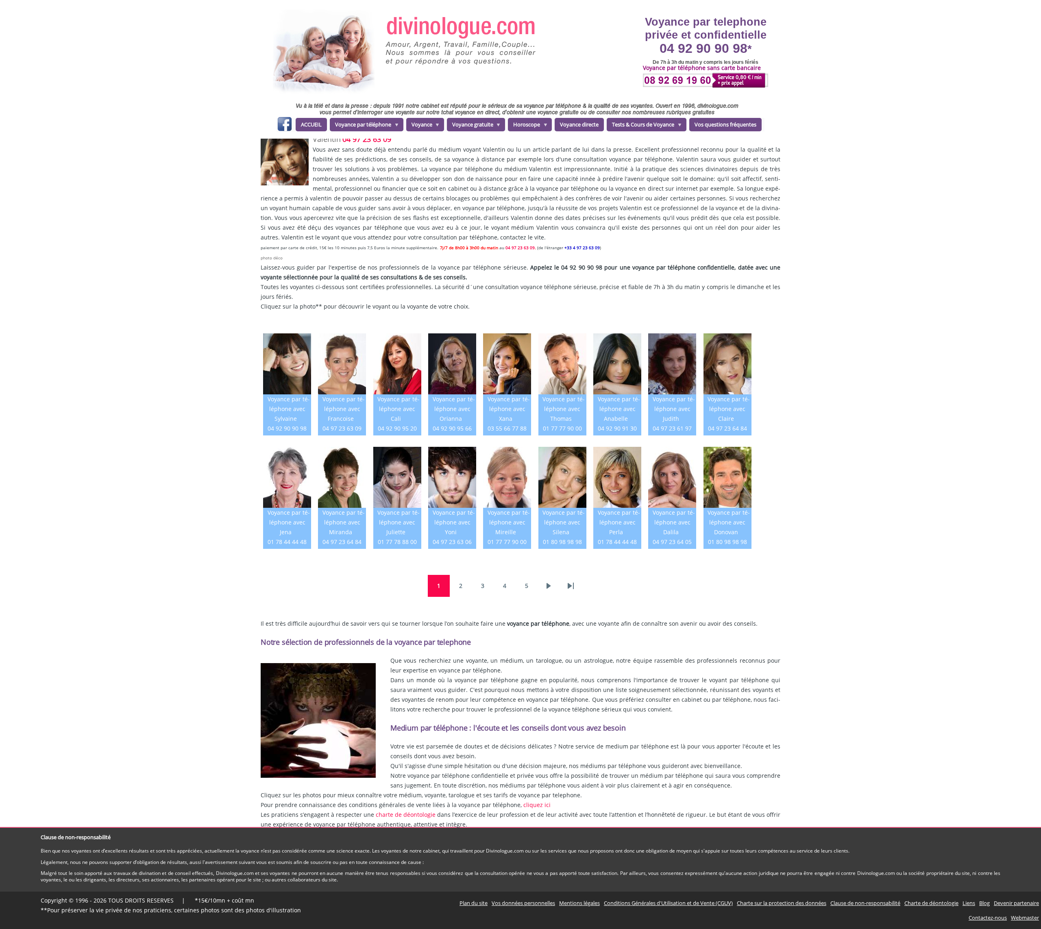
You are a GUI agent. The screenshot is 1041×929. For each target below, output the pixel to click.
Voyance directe (579, 124)
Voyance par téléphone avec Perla (619, 522)
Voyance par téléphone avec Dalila (674, 522)
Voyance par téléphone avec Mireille (509, 522)
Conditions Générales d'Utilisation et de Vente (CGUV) (668, 903)
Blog (984, 903)
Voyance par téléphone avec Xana (509, 408)
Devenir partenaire (1016, 903)
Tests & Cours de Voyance (640, 126)
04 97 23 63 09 (366, 139)
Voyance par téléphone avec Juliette (398, 522)
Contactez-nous (988, 917)
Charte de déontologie (931, 903)
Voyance (419, 126)
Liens (969, 903)
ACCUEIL (311, 124)
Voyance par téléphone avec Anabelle (619, 408)
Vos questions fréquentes (725, 124)
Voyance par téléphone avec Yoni (454, 522)
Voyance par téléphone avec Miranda (343, 522)
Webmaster (1025, 917)
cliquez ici (537, 805)
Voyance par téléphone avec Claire (729, 408)
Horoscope (524, 126)
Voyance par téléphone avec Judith (674, 408)
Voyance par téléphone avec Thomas (563, 408)
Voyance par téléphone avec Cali (398, 408)
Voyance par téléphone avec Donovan (729, 522)
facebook (284, 125)
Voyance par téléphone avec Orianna (454, 408)
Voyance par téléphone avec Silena (563, 522)
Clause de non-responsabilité (865, 903)
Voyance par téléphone (360, 126)
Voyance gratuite (470, 126)
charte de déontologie (406, 814)
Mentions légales (579, 903)
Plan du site (474, 903)
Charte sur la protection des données (781, 903)
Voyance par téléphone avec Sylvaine (289, 408)
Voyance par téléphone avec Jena (289, 522)
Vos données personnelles (523, 903)
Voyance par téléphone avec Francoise (343, 408)
